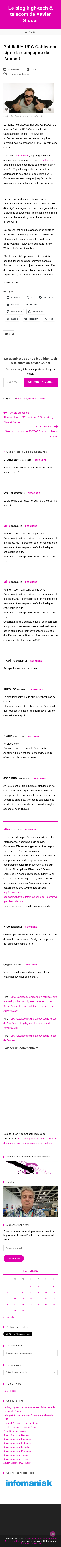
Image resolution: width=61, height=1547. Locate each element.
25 (46, 1304)
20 (7, 1304)
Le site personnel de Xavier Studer (20, 1427)
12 (54, 1292)
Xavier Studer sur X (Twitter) (17, 1463)
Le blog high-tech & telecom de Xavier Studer (30, 14)
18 (46, 1298)
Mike (6, 525)
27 (7, 1310)
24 (38, 1304)
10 (38, 1292)
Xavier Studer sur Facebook (17, 1439)
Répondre (41, 460)
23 (30, 1304)
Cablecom (21, 399)
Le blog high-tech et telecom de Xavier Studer (30, 1539)
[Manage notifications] (52, 1534)
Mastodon (37, 1543)
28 (15, 1310)
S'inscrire (14, 1258)
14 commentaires (19, 74)
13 (7, 1298)
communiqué (22, 155)
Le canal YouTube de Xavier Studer (20, 1423)
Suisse (42, 399)
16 (30, 1298)
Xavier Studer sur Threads (16, 1455)
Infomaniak (25, 1543)
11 (46, 1292)
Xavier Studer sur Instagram (17, 1443)
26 (54, 1304)
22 (23, 1304)
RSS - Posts (9, 1391)
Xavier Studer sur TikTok (15, 1459)
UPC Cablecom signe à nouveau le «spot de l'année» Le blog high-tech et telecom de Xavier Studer (29, 1023)
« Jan (6, 1317)
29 (23, 1310)
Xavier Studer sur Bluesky (16, 1435)
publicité (33, 399)
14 (15, 1298)
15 (23, 1298)
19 (54, 1298)
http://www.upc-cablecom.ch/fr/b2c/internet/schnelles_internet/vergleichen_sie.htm (30, 897)
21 (15, 1304)
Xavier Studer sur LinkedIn (16, 1447)
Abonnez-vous (41, 382)
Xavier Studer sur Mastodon (17, 1451)
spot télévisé (48, 160)
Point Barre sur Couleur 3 (15, 1431)
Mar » (13, 1317)
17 (38, 1298)
